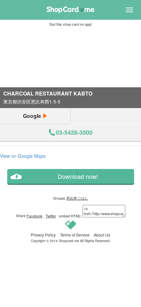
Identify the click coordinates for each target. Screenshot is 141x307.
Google (32, 116)
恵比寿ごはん (77, 198)
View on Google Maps (23, 156)
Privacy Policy (43, 234)
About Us (102, 234)
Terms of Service (75, 234)
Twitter (51, 215)
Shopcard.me (69, 240)
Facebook (35, 215)
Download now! (78, 176)
